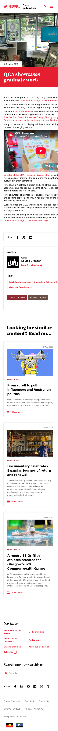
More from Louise (30, 265)
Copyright (29, 701)
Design (54, 120)
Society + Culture (38, 298)
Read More (17, 412)
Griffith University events (12, 631)
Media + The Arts (17, 298)
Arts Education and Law (20, 282)
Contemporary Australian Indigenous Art (25, 120)
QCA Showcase (23, 111)
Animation (23, 117)
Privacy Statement (12, 701)
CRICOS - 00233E (12, 709)
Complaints (44, 701)
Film (15, 117)
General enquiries (12, 647)
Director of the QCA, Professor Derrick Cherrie (28, 175)
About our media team (39, 647)
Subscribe (9, 652)
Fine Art (8, 117)
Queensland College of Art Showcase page (26, 220)
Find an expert (35, 640)
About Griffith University (10, 640)
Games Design (36, 117)
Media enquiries (36, 632)
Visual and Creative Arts (20, 287)
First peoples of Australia (15, 716)
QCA (9, 104)
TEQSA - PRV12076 (34, 709)
